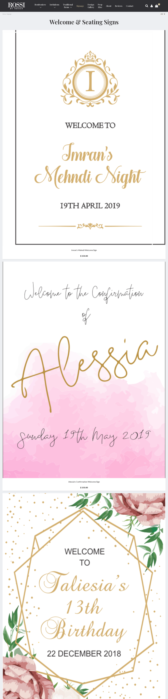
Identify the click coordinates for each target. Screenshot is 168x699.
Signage (80, 6)
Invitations (54, 4)
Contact (129, 6)
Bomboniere (40, 4)
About (108, 6)
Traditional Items (68, 5)
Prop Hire (100, 5)
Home (4, 14)
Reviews (118, 6)
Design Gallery (91, 5)
